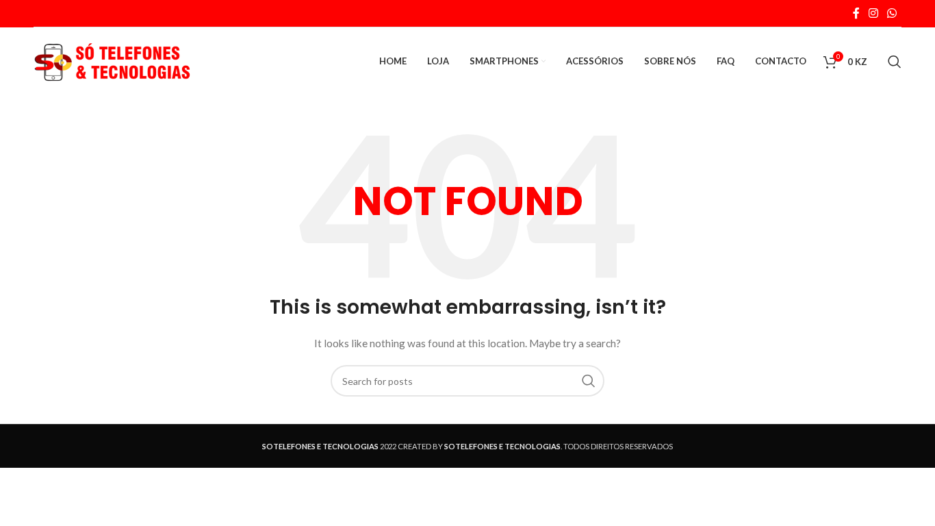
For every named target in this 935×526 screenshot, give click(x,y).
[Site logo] (112, 60)
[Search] (894, 61)
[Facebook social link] (856, 13)
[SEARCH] (588, 381)
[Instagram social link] (873, 13)
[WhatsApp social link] (892, 13)
